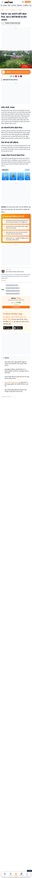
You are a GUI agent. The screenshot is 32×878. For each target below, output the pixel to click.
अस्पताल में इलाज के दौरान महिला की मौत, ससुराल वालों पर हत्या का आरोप (17, 227)
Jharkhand (13, 10)
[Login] (16, 874)
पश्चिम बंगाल (19, 5)
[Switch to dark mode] (23, 2)
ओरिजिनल (26, 5)
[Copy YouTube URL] (16, 76)
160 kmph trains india (12, 285)
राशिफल (10, 319)
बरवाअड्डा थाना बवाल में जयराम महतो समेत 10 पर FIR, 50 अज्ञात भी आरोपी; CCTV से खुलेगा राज (17, 221)
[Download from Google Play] (8, 327)
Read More (3, 280)
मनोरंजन (13, 317)
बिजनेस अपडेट (19, 317)
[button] (16, 59)
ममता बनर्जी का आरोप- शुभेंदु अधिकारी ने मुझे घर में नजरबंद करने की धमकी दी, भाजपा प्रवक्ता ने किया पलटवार (16, 363)
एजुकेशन (8, 317)
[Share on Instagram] (18, 76)
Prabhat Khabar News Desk (16, 271)
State (7, 10)
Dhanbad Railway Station (12, 293)
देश (4, 317)
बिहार (9, 5)
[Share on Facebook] (13, 76)
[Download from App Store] (18, 327)
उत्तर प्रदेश (13, 5)
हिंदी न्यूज (11, 322)
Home (2, 10)
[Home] (9, 2)
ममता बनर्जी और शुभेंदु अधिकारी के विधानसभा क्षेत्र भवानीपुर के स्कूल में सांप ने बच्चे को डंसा (16, 390)
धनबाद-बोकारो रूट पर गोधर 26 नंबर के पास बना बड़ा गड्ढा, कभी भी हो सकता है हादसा (16, 233)
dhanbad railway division (12, 291)
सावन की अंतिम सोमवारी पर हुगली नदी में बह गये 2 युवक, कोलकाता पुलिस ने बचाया (17, 377)
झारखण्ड (5, 5)
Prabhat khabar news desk (12, 23)
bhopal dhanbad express (12, 288)
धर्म (24, 317)
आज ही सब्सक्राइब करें (16, 307)
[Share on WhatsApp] (11, 76)
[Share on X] (21, 76)
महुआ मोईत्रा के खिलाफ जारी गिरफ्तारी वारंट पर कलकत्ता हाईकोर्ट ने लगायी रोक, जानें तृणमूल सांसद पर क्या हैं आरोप (17, 371)
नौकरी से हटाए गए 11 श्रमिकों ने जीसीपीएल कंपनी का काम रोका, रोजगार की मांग (17, 239)
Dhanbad (20, 10)
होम (1, 5)
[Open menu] (2, 2)
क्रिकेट (5, 319)
